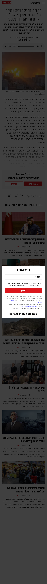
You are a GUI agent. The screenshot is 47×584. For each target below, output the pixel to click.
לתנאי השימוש (33, 306)
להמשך (23, 290)
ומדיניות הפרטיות (24, 306)
